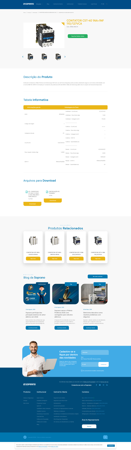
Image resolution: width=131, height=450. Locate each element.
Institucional (70, 4)
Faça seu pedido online (77, 36)
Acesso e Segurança (28, 397)
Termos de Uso (104, 382)
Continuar (111, 445)
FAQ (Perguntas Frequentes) (61, 419)
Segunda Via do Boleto (59, 397)
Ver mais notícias (97, 276)
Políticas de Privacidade (42, 419)
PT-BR (102, 4)
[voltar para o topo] (105, 437)
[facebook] (96, 385)
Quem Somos (40, 397)
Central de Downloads (59, 405)
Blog (48, 4)
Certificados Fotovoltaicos (60, 416)
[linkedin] (107, 385)
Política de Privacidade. (43, 446)
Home (24, 12)
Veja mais (33, 258)
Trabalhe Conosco (82, 4)
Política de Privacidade (89, 382)
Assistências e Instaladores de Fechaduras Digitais (66, 413)
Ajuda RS (39, 405)
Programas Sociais (41, 403)
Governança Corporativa (43, 413)
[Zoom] (62, 24)
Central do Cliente (58, 4)
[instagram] (103, 385)
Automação (35, 12)
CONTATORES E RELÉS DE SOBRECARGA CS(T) (48, 12)
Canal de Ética (40, 416)
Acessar (89, 426)
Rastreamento (57, 403)
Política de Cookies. (54, 446)
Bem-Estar (26, 403)
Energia (29, 12)
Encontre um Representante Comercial (63, 408)
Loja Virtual (94, 4)
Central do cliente (60, 392)
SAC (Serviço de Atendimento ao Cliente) (64, 421)
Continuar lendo (32, 328)
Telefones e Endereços (59, 411)
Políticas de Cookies (42, 421)
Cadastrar (103, 364)
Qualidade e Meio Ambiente (43, 408)
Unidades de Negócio (42, 400)
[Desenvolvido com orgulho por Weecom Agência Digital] (24, 437)
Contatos (85, 392)
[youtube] (100, 385)
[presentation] (22, 56)
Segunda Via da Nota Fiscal (60, 400)
